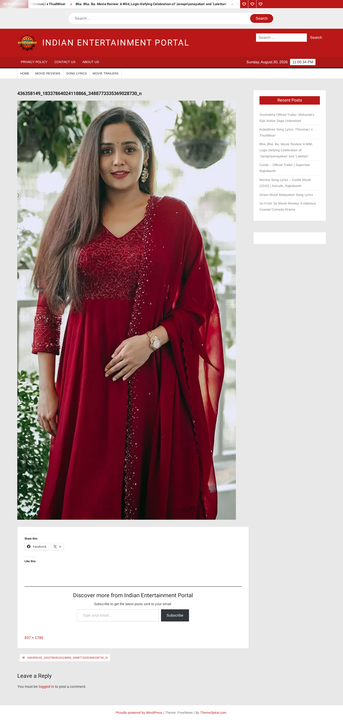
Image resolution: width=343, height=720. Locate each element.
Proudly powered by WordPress (139, 712)
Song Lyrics (76, 73)
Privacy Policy (34, 62)
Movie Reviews (47, 73)
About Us (90, 62)
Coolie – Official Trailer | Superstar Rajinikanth (284, 168)
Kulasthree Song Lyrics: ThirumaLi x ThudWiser (286, 132)
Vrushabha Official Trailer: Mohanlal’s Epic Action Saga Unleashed (286, 118)
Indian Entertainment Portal (115, 43)
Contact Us (64, 62)
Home (24, 73)
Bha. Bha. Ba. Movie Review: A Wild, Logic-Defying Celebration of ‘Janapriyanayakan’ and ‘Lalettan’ (127, 4)
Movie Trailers (106, 73)
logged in (46, 686)
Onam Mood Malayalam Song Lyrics (286, 195)
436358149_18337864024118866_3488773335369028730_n (67, 657)
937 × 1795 (33, 638)
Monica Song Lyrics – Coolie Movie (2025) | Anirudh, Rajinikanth (285, 183)
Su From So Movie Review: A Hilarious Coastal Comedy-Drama (287, 206)
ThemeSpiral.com (213, 712)
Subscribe (175, 615)
